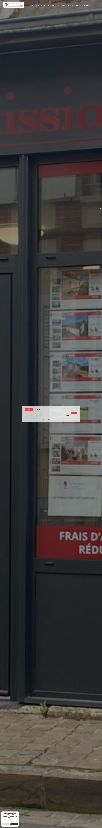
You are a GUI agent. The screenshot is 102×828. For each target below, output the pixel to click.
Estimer (38, 409)
